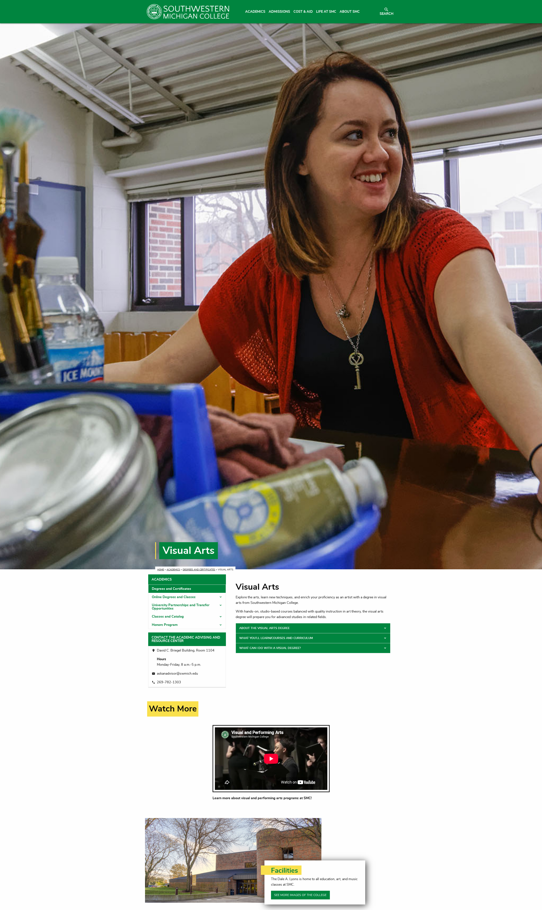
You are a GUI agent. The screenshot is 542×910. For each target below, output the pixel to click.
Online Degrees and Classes (174, 597)
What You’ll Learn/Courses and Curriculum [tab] (276, 638)
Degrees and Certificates (199, 569)
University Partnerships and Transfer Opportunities (180, 606)
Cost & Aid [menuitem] (303, 11)
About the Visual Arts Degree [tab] (264, 628)
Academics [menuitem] (255, 11)
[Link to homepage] (188, 11)
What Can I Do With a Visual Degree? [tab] (270, 648)
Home (160, 569)
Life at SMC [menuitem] (326, 11)
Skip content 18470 (166, 704)
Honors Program (165, 625)
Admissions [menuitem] (279, 11)
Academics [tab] (162, 579)
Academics (173, 569)
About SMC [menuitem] (350, 11)
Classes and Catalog (168, 616)
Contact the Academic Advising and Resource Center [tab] (186, 639)
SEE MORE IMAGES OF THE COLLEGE (300, 895)
